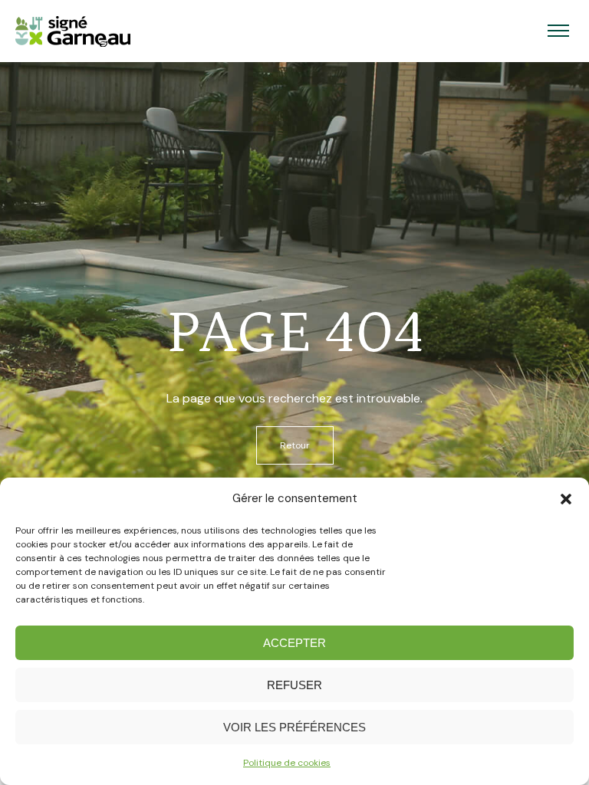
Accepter (294, 642)
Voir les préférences (294, 727)
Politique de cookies (287, 763)
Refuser (294, 684)
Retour (295, 445)
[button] (566, 499)
